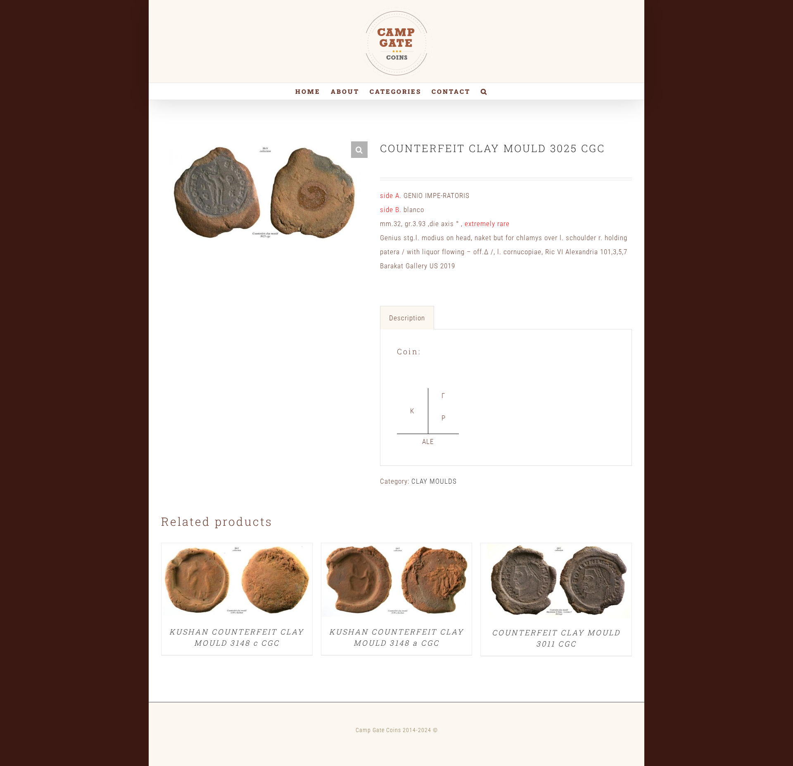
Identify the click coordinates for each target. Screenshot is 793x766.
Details (237, 582)
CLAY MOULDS (434, 481)
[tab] (407, 317)
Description (407, 318)
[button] (484, 91)
